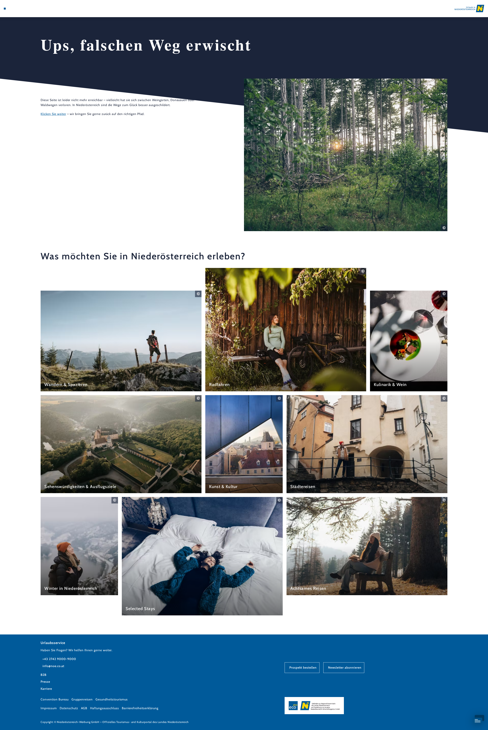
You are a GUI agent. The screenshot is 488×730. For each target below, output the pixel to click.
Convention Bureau (54, 699)
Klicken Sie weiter (53, 114)
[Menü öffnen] (5, 9)
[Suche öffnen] (27, 9)
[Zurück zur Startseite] (469, 8)
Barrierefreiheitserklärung (140, 708)
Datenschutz (69, 708)
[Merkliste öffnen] (21, 9)
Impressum (49, 708)
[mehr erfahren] (121, 341)
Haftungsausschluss (104, 708)
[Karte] (15, 9)
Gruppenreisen (82, 699)
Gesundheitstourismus (112, 699)
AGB (84, 708)
